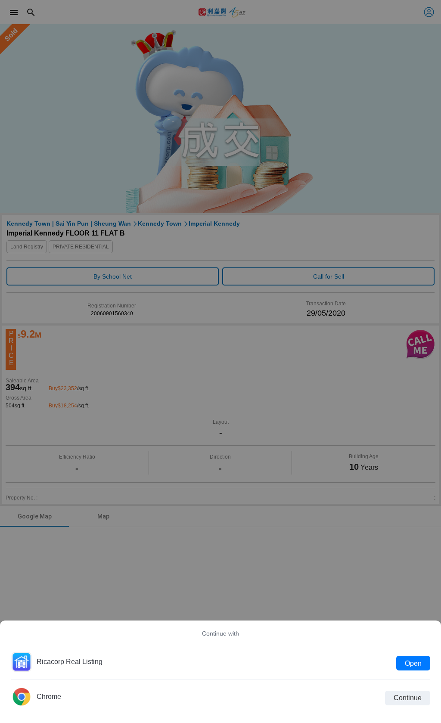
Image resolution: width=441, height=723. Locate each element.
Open (413, 663)
